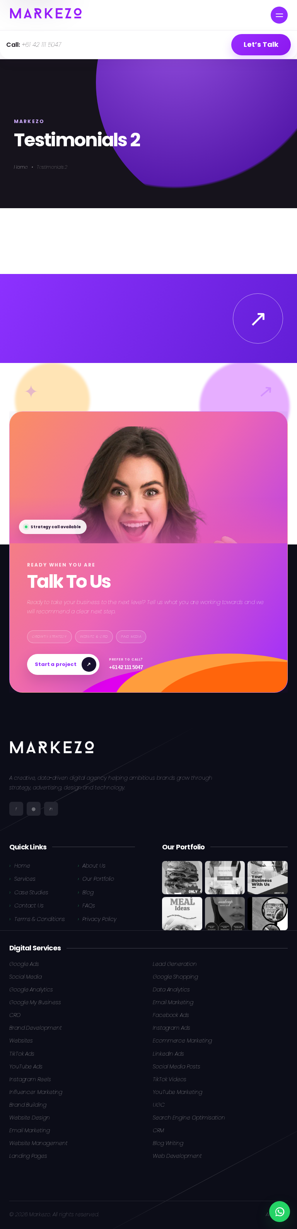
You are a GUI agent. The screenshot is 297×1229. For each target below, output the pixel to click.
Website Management (38, 1143)
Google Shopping (175, 977)
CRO (14, 1015)
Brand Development (35, 1028)
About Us (93, 866)
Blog (88, 892)
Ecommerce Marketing (182, 1040)
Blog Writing (168, 1143)
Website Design (29, 1117)
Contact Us (29, 905)
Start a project (63, 664)
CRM (158, 1130)
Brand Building (27, 1105)
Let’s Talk (261, 44)
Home (21, 167)
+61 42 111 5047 (33, 45)
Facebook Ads (171, 1015)
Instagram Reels (30, 1079)
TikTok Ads (21, 1054)
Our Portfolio (98, 879)
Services (25, 879)
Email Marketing (173, 1002)
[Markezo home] (45, 15)
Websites (21, 1040)
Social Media (25, 977)
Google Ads (24, 964)
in (51, 809)
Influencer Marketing (35, 1092)
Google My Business (35, 1002)
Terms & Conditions (39, 919)
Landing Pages (28, 1156)
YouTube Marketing (177, 1092)
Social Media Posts (176, 1066)
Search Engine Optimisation (189, 1117)
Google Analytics (31, 989)
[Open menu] (279, 15)
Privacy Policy (99, 919)
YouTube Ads (26, 1066)
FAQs (88, 905)
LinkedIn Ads (168, 1054)
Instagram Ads (171, 1028)
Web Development (177, 1156)
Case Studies (31, 892)
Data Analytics (171, 989)
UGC (159, 1105)
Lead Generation (175, 964)
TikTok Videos (169, 1079)
